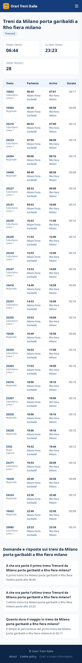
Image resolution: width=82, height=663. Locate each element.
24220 (10, 430)
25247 (10, 269)
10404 (10, 108)
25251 (10, 301)
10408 (10, 172)
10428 (10, 479)
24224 (10, 495)
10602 (10, 91)
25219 (10, 124)
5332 (9, 446)
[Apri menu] (76, 6)
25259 (10, 350)
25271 (10, 462)
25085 (10, 527)
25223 (10, 140)
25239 (10, 237)
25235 (10, 220)
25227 (10, 188)
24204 (10, 156)
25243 (10, 253)
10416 (10, 285)
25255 (10, 317)
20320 (10, 414)
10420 (10, 333)
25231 (10, 204)
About (13, 656)
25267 (10, 398)
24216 (10, 382)
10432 (10, 511)
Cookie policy (28, 656)
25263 (10, 366)
